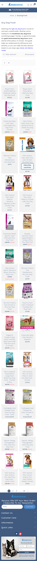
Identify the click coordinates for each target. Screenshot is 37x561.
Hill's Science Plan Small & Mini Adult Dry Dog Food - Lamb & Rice (9, 477)
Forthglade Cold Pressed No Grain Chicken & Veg (27, 411)
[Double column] (4, 62)
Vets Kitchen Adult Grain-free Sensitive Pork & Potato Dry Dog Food (27, 125)
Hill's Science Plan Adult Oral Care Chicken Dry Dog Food (27, 159)
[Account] (31, 5)
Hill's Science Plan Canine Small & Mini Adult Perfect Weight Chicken (27, 477)
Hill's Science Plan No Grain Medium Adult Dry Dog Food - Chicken (27, 376)
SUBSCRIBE (29, 507)
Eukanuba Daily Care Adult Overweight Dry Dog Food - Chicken (9, 125)
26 (24, 491)
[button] (2, 5)
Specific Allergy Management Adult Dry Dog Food (27, 444)
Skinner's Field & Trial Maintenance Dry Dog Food (10, 159)
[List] (8, 62)
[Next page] (28, 491)
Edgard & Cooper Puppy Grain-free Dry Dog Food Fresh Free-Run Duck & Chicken (10, 340)
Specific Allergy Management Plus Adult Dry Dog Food (9, 444)
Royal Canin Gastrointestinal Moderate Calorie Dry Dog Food (9, 92)
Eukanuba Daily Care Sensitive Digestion (27, 337)
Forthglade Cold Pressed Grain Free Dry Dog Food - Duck (9, 411)
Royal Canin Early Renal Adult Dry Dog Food (27, 92)
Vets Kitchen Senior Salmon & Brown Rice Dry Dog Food (10, 271)
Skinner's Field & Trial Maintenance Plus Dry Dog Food (27, 272)
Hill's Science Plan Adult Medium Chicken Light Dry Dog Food (27, 199)
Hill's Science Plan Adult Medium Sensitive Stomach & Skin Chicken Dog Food (9, 201)
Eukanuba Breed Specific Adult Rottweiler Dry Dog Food (10, 237)
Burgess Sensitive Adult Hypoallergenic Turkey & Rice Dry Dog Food (27, 238)
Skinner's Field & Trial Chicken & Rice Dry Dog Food (10, 306)
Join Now (27, 552)
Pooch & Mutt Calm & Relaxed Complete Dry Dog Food (27, 306)
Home (12, 16)
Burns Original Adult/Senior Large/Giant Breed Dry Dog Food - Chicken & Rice (9, 377)
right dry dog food (17, 29)
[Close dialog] (35, 537)
